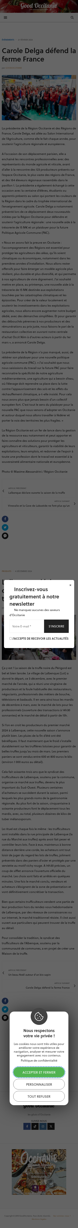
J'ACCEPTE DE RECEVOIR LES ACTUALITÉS (40, 639)
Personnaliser (39, 1084)
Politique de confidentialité (39, 1060)
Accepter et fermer (39, 1072)
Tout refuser (39, 1096)
